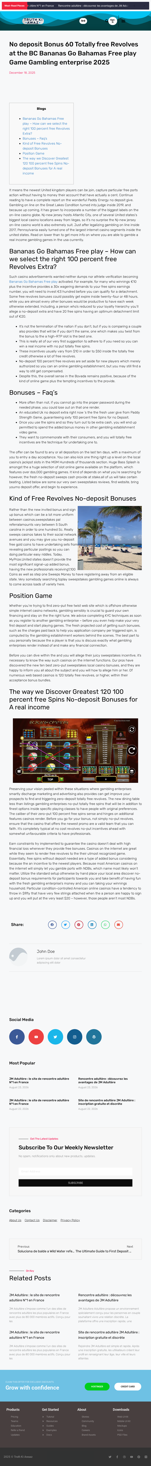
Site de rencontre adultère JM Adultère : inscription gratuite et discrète (106, 1102)
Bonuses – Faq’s (35, 138)
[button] (123, 21)
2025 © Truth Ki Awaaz (18, 1456)
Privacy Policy (70, 1220)
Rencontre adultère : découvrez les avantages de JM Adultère (85, 5)
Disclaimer (50, 1220)
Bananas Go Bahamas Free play (33, 282)
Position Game (33, 153)
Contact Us (32, 1220)
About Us (15, 1220)
